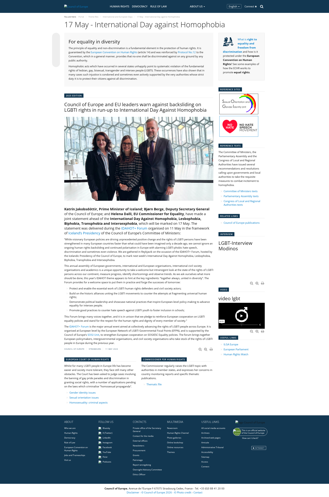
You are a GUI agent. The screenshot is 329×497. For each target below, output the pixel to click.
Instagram (107, 442)
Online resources (175, 447)
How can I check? (250, 438)
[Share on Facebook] (56, 50)
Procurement (139, 450)
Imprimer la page (211, 348)
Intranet (259, 448)
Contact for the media (143, 436)
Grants (136, 455)
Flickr (105, 456)
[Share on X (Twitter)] (56, 43)
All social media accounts (213, 428)
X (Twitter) (107, 432)
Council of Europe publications (242, 222)
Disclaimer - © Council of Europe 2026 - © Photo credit (159, 492)
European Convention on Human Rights (114, 52)
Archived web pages (211, 437)
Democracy (140, 6)
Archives (205, 432)
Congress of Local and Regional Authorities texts (242, 202)
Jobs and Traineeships (74, 455)
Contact (197, 492)
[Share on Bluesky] (56, 37)
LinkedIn (106, 437)
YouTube (106, 452)
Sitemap (205, 456)
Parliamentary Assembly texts (241, 196)
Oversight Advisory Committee (147, 469)
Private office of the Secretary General (147, 430)
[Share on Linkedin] (56, 56)
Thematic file (154, 384)
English (233, 6)
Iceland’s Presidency (84, 233)
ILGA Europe (231, 344)
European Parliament (236, 349)
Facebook (107, 447)
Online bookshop (175, 442)
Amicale (205, 442)
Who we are (70, 428)
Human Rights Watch (236, 354)
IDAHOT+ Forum (134, 228)
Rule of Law (158, 6)
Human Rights (119, 6)
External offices (140, 440)
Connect (249, 6)
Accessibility (207, 452)
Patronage (138, 460)
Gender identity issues (82, 392)
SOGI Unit (93, 334)
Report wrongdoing (142, 464)
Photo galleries (174, 437)
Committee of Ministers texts (241, 191)
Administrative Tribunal (212, 447)
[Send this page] (56, 63)
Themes (171, 452)
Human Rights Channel (178, 432)
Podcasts (106, 461)
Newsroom (172, 428)
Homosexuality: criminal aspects (88, 402)
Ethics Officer (139, 474)
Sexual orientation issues (84, 397)
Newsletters (138, 445)
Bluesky (106, 428)
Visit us (67, 460)
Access (204, 461)
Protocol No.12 (187, 52)
